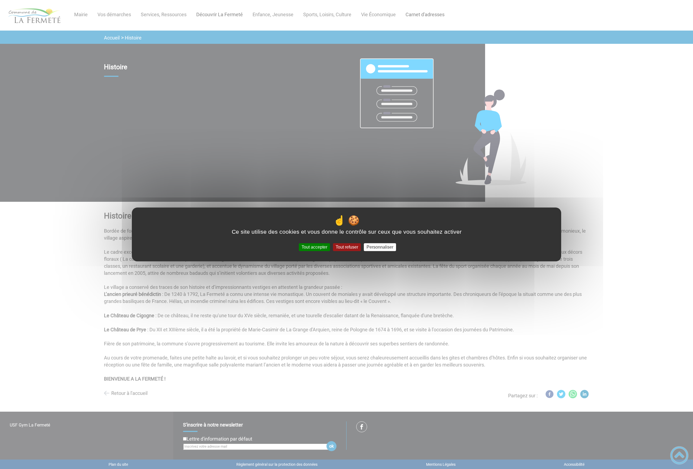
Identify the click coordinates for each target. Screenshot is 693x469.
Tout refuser (347, 247)
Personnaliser (380, 247)
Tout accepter (314, 247)
